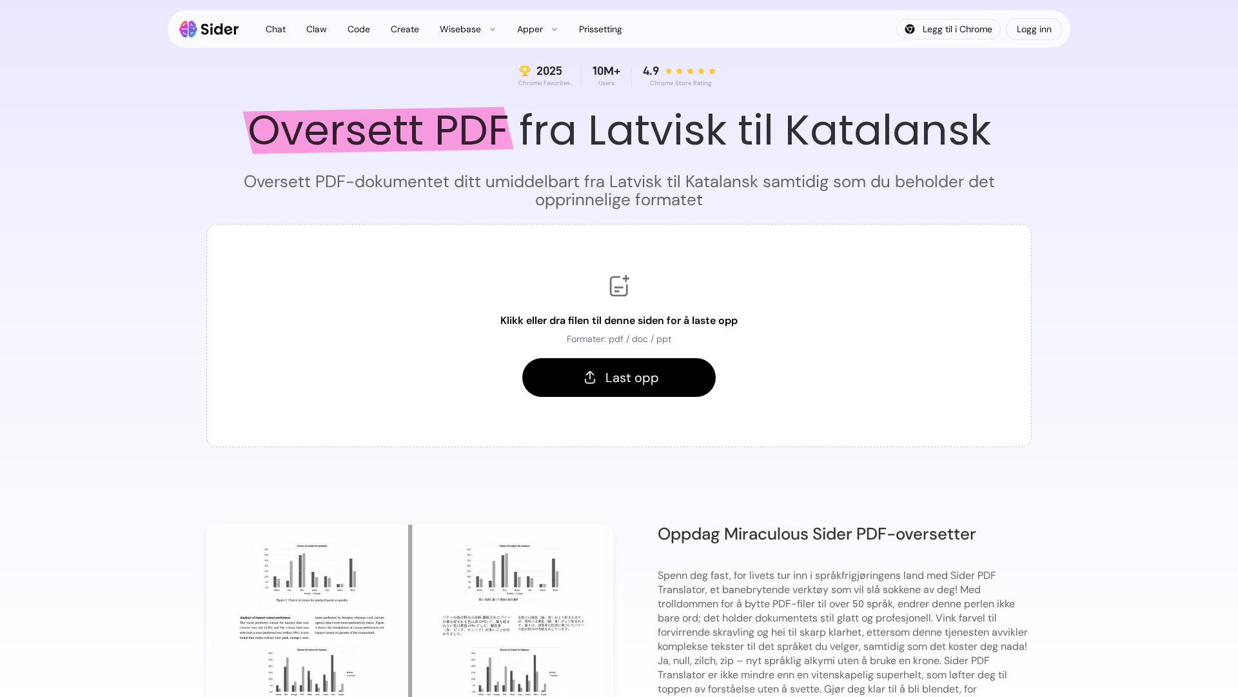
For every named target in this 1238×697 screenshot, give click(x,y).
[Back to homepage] (209, 29)
